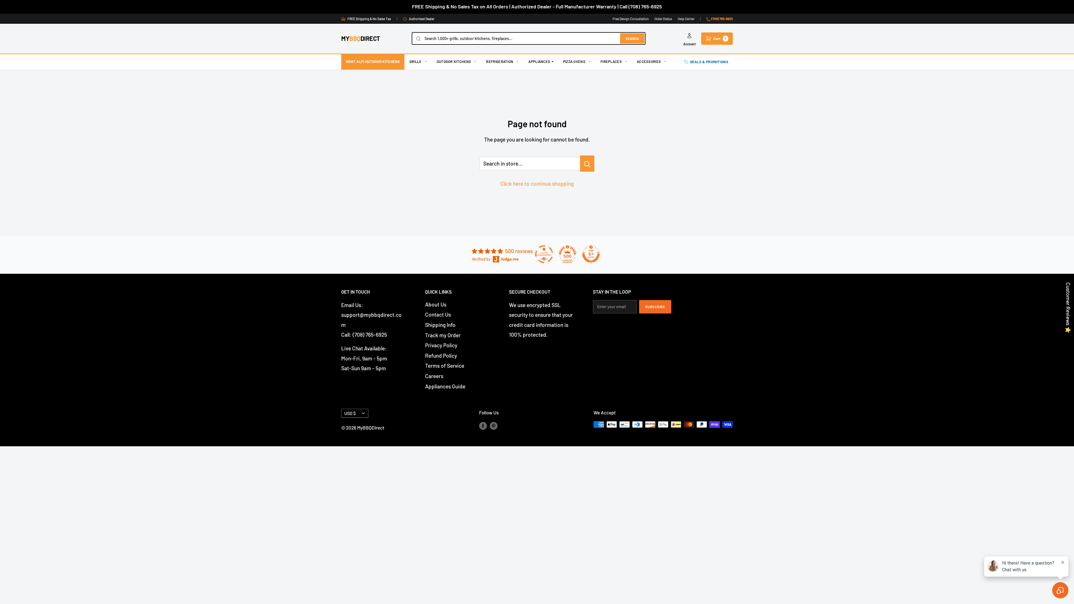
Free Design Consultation (631, 19)
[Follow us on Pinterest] (494, 425)
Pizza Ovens (574, 61)
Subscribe (655, 307)
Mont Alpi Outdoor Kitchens (373, 61)
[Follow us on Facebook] (483, 425)
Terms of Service (444, 365)
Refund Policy (441, 355)
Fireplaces (611, 61)
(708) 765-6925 (722, 19)
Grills (415, 61)
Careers (434, 376)
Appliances (540, 61)
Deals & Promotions (709, 62)
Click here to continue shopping (537, 183)
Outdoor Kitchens (454, 61)
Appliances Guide (445, 386)
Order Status (663, 19)
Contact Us (438, 314)
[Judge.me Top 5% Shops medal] (591, 254)
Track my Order (443, 335)
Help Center (686, 19)
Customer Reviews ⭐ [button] (1068, 307)
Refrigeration (499, 61)
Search (632, 39)
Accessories (649, 61)
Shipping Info (440, 325)
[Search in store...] (587, 163)
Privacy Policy (441, 345)
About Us (435, 304)
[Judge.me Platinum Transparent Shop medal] (544, 254)
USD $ (350, 413)
